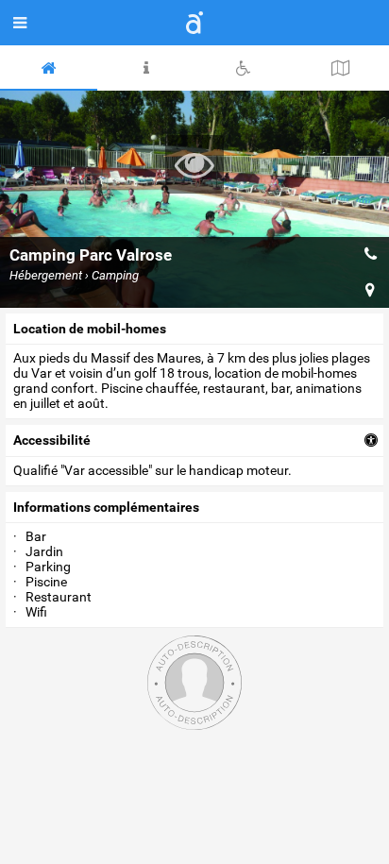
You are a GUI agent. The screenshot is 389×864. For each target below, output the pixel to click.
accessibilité (52, 440)
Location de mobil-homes (89, 328)
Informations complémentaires (106, 507)
